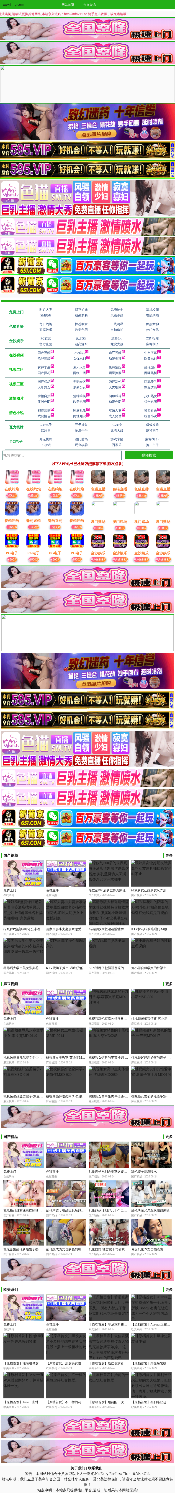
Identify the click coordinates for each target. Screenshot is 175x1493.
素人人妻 (79, 367)
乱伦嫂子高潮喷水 (144, 1171)
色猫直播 (52, 890)
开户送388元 (98, 559)
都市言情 (44, 410)
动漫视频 (115, 358)
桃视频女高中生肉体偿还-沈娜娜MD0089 (117, 1096)
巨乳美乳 (150, 381)
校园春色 (150, 410)
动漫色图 (115, 402)
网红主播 (79, 373)
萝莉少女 (79, 387)
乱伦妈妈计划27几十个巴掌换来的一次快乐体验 (122, 1210)
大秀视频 (115, 387)
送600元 (98, 528)
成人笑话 (115, 416)
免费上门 (11, 495)
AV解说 (79, 353)
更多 (169, 855)
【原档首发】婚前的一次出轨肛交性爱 (116, 1402)
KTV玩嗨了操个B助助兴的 (64, 968)
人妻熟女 (44, 387)
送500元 (12, 559)
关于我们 (78, 1468)
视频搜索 (149, 455)
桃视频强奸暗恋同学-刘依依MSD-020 (72, 1096)
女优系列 (79, 358)
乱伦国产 (150, 367)
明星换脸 (115, 373)
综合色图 (150, 402)
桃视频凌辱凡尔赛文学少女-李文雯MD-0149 (34, 1057)
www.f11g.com (13, 4)
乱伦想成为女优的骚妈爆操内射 (68, 1249)
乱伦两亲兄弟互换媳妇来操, (150, 1210)
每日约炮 (98, 495)
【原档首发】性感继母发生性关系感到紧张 (33, 1363)
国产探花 (44, 373)
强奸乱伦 (115, 381)
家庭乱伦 (79, 410)
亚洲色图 (44, 402)
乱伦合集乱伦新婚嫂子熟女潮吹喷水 (28, 1249)
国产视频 (44, 353)
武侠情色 (44, 416)
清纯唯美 (79, 396)
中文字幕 (150, 353)
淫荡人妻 (115, 410)
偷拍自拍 (44, 396)
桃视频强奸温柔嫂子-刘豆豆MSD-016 (29, 1096)
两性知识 (79, 416)
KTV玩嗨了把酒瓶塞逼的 (106, 968)
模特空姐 (115, 367)
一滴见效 (11, 527)
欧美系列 (150, 358)
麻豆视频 (115, 353)
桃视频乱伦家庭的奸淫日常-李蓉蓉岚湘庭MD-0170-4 (125, 1018)
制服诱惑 (150, 387)
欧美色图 (79, 402)
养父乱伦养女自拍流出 (147, 1249)
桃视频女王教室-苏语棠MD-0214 (69, 1057)
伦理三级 (44, 358)
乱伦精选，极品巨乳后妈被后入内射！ (73, 1210)
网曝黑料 (150, 373)
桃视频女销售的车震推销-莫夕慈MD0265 (117, 1057)
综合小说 (150, 416)
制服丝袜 (115, 396)
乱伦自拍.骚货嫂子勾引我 (107, 1249)
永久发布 (89, 4)
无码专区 (79, 381)
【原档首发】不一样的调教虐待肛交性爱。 (76, 1402)
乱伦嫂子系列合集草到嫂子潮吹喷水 (114, 1171)
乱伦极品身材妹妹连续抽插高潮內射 (28, 1210)
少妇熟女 (150, 396)
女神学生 (44, 367)
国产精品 (44, 381)
